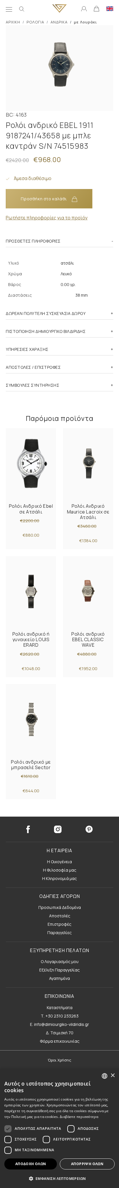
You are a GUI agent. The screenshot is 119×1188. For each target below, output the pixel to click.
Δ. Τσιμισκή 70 (59, 1032)
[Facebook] (28, 829)
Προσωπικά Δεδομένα (59, 907)
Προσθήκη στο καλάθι (44, 198)
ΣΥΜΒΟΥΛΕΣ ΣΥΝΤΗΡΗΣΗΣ (32, 385)
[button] (59, 1178)
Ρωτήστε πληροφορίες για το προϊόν (47, 217)
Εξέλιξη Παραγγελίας (59, 970)
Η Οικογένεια (59, 861)
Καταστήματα (59, 1007)
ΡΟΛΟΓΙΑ (35, 22)
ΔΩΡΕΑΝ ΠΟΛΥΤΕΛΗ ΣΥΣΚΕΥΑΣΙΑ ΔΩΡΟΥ (45, 313)
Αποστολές (59, 915)
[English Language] (109, 8)
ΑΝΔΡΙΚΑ (59, 22)
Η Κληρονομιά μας (59, 878)
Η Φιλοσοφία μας (59, 870)
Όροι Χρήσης (59, 1060)
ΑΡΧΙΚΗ (13, 22)
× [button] (112, 1075)
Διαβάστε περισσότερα (79, 1116)
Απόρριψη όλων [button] (87, 1163)
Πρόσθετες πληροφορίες (33, 241)
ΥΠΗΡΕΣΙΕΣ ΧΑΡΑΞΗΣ (27, 349)
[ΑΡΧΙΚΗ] (59, 8)
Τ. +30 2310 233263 (60, 1016)
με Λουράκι (85, 22)
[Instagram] (58, 829)
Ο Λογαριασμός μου (60, 961)
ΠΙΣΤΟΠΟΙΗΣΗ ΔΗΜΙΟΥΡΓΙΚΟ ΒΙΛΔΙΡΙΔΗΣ (45, 331)
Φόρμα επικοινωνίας (59, 1041)
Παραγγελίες (59, 932)
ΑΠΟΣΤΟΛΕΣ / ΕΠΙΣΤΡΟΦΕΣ (33, 367)
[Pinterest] (89, 829)
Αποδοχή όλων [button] (30, 1163)
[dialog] (59, 1128)
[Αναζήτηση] (21, 8)
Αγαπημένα (59, 978)
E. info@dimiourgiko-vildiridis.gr (59, 1024)
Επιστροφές (59, 924)
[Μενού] (9, 8)
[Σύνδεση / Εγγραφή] (84, 8)
